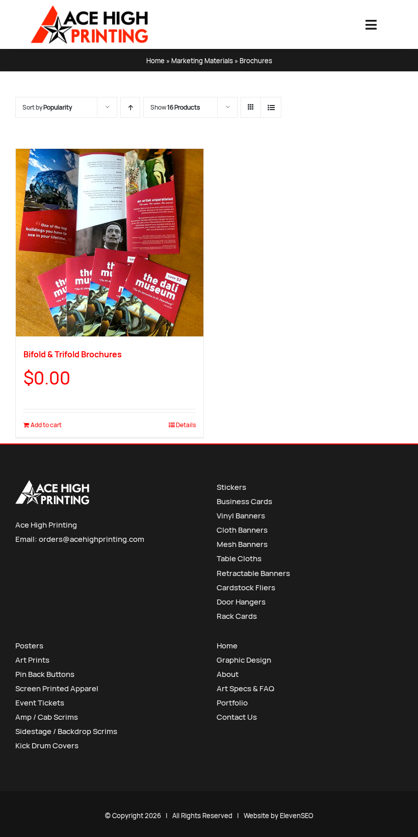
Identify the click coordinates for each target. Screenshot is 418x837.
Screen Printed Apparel (56, 688)
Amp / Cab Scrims (46, 717)
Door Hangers (241, 601)
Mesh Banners (242, 544)
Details (186, 425)
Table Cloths (239, 558)
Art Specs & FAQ (245, 688)
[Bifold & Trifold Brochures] (109, 242)
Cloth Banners (242, 530)
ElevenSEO (297, 815)
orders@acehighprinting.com (91, 539)
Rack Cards (237, 616)
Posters (29, 645)
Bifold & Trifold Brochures (72, 354)
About (228, 674)
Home (155, 60)
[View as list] (271, 107)
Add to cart (46, 425)
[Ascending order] (130, 107)
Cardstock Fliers (246, 587)
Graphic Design (244, 660)
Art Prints (32, 660)
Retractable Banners (253, 573)
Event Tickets (39, 702)
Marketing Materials (202, 60)
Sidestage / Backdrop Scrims (66, 731)
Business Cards (244, 501)
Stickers (231, 487)
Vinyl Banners (241, 515)
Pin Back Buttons (44, 674)
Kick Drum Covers (47, 745)
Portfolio (232, 702)
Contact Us (237, 717)
